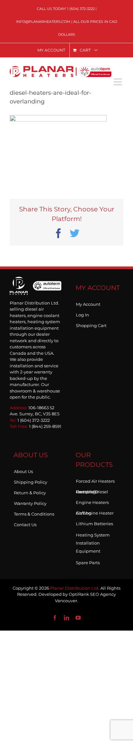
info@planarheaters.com (43, 21)
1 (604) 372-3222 (81, 8)
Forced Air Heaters (95, 479)
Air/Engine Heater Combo (95, 511)
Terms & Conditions (34, 512)
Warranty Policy (30, 502)
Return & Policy (30, 491)
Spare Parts (88, 561)
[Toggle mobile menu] (118, 82)
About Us (23, 470)
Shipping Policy (30, 480)
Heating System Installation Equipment (93, 543)
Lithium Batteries (94, 522)
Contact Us (25, 523)
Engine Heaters (92, 501)
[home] (35, 286)
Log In (82, 313)
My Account (88, 303)
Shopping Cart (91, 324)
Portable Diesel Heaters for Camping (92, 490)
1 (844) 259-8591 (45, 426)
